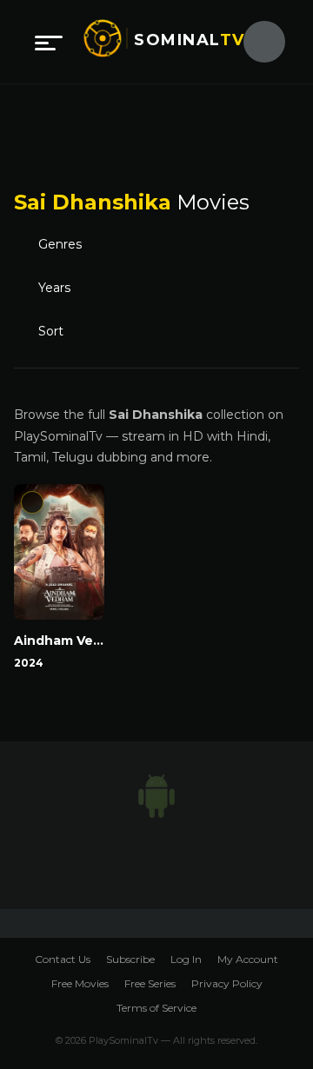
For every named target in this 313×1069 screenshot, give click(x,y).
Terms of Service (156, 1007)
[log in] (254, 42)
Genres (65, 245)
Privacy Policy (227, 983)
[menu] (49, 42)
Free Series (150, 983)
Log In (186, 959)
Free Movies (80, 983)
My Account (247, 959)
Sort (54, 332)
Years (56, 288)
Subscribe (130, 959)
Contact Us (62, 959)
